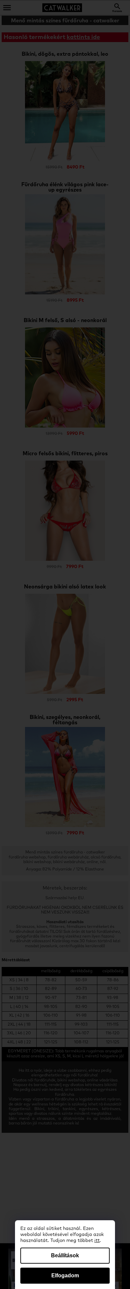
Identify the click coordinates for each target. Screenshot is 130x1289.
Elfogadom (65, 1275)
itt (97, 1240)
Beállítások (65, 1255)
